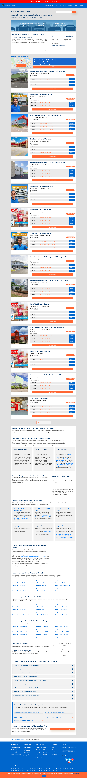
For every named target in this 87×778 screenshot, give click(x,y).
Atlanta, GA (45, 752)
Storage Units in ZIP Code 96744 (41, 631)
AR (16, 768)
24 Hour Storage (26, 752)
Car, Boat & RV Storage (27, 755)
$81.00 (72, 362)
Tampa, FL (37, 756)
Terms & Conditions (55, 754)
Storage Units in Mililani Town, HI (19, 609)
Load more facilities (44, 422)
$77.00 (72, 126)
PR (37, 770)
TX (49, 770)
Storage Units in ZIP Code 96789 (41, 626)
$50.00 (72, 146)
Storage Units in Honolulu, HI (61, 588)
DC (27, 768)
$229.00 (72, 385)
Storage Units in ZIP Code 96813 (19, 634)
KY (51, 768)
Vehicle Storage (26, 753)
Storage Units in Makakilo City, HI (41, 614)
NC (75, 768)
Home (12, 739)
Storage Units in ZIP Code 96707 (41, 629)
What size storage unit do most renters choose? (24, 669)
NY (25, 770)
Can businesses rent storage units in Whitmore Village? (25, 687)
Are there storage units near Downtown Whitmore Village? (26, 695)
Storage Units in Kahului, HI (39, 609)
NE (13, 770)
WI (60, 770)
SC (41, 770)
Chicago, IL (38, 749)
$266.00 (72, 388)
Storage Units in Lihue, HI (60, 590)
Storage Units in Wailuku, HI (61, 614)
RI (39, 770)
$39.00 (72, 82)
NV (23, 770)
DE (30, 768)
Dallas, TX (45, 749)
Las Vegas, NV (38, 754)
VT (56, 770)
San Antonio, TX (39, 757)
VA (53, 770)
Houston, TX (45, 750)
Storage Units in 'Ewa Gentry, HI (62, 582)
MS (70, 768)
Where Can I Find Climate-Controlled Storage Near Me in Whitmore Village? (30, 680)
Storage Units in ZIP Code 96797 (62, 626)
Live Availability (40, 25)
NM (20, 770)
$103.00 (72, 294)
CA (20, 768)
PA (34, 770)
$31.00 (72, 173)
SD (44, 770)
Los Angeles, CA (39, 747)
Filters (55, 66)
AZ (18, 768)
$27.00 (72, 264)
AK (11, 768)
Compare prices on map (21, 65)
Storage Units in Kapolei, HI (40, 585)
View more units (52, 88)
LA (53, 768)
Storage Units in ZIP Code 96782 (19, 629)
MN (65, 768)
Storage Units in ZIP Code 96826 (41, 634)
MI (63, 768)
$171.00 (72, 382)
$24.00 (72, 170)
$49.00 (72, 176)
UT (51, 770)
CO (23, 768)
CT (25, 768)
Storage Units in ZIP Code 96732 (41, 637)
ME (61, 768)
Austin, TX (45, 757)
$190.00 (72, 244)
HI (37, 768)
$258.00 (72, 102)
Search (74, 12)
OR (32, 770)
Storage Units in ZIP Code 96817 (62, 631)
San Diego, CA (45, 756)
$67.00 (72, 194)
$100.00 (72, 197)
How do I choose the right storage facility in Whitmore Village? (27, 698)
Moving (53, 750)
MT (73, 768)
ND (11, 770)
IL (44, 768)
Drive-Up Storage (26, 750)
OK (30, 770)
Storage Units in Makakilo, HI (18, 585)
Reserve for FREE (40, 23)
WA (58, 770)
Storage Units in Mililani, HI (39, 580)
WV (63, 770)
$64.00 (72, 335)
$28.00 (72, 406)
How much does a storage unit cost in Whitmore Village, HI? (26, 665)
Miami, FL (37, 750)
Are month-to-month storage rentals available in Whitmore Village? (28, 684)
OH (28, 770)
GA (35, 768)
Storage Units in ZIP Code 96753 (62, 637)
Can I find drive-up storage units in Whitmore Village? (25, 676)
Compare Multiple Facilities (26, 23)
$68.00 (72, 152)
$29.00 (72, 123)
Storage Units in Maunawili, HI (19, 590)
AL (13, 768)
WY (65, 770)
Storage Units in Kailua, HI (39, 590)
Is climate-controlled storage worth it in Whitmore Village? (26, 672)
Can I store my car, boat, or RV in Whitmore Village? (24, 691)
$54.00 (72, 84)
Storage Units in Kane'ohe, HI (40, 588)
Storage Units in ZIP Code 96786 (19, 626)
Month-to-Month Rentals (26, 25)
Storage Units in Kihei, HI (17, 612)
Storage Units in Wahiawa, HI (18, 580)
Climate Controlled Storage (27, 748)
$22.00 (72, 288)
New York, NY (45, 747)
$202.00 (72, 247)
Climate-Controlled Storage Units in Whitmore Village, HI (64, 456)
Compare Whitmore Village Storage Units (62, 729)
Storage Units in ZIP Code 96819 (19, 631)
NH (16, 770)
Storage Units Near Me (48, 5)
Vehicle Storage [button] (68, 5)
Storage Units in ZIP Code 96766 (19, 637)
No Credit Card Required (59, 23)
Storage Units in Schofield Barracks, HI (20, 614)
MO (68, 768)
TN (46, 770)
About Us (82, 5)
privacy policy (76, 773)
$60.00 (72, 317)
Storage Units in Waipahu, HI (61, 580)
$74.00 (72, 291)
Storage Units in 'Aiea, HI (39, 582)
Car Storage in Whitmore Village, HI (63, 532)
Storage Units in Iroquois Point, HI (62, 585)
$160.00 (72, 199)
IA (39, 768)
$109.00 (72, 341)
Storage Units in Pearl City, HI (18, 582)
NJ (18, 770)
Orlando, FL (45, 754)
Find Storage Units (14, 749)
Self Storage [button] (58, 5)
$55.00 (72, 270)
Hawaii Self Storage (19, 739)
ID (41, 768)
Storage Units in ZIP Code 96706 (62, 629)
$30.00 (72, 79)
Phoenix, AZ (38, 752)
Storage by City (14, 750)
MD (58, 768)
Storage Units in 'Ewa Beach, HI (19, 588)
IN (46, 768)
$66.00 (72, 149)
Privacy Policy (54, 752)
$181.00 (72, 241)
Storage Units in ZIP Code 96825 (62, 634)
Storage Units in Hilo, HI (60, 604)
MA (56, 768)
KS (49, 768)
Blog (76, 5)
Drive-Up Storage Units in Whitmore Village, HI (34, 555)
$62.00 (72, 217)
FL (32, 768)
